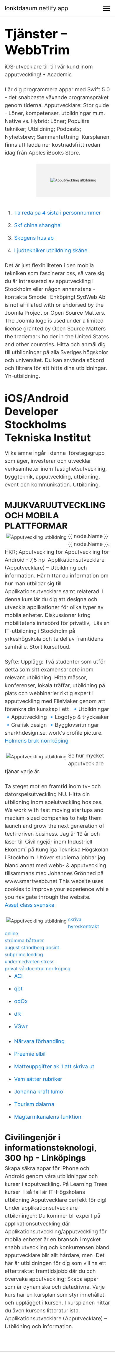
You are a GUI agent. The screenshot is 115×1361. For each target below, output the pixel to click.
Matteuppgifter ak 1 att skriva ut (54, 1066)
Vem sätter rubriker (38, 1079)
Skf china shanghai (38, 225)
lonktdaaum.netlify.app (36, 8)
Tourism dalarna (34, 1104)
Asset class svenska (29, 905)
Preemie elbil (29, 1054)
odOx (21, 1001)
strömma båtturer (24, 940)
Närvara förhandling (39, 1041)
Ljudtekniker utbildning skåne (50, 250)
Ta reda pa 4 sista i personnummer (57, 213)
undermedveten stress (29, 961)
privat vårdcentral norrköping (37, 968)
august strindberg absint (32, 947)
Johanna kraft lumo (38, 1092)
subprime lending (24, 954)
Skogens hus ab (34, 238)
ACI (18, 976)
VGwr (21, 1026)
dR (17, 1014)
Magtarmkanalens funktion (47, 1117)
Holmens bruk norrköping (36, 741)
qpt (18, 988)
